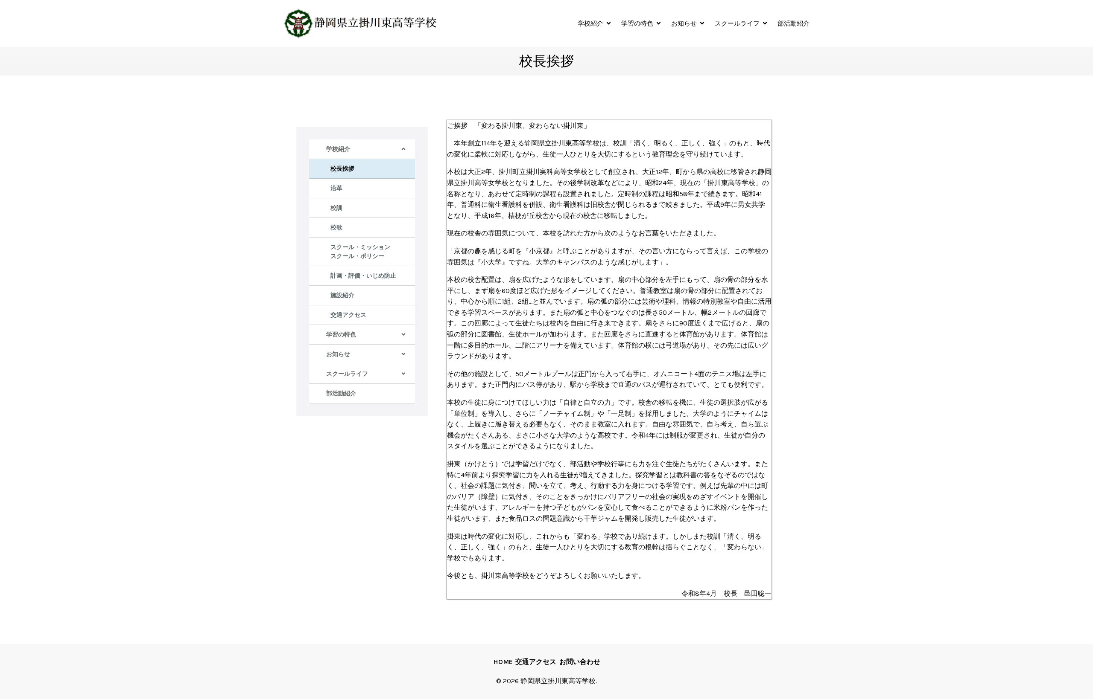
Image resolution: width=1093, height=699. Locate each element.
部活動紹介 (793, 23)
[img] (403, 149)
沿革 (336, 188)
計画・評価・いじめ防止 (363, 275)
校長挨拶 (342, 168)
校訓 (336, 208)
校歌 (336, 227)
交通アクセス (348, 315)
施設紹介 (342, 295)
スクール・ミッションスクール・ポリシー (360, 252)
